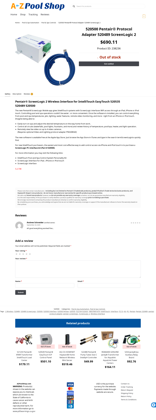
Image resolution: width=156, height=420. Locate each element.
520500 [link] (39, 311)
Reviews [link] (28, 94)
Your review (21, 258)
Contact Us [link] (125, 383)
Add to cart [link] (24, 370)
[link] (153, 405)
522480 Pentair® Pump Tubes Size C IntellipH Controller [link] (88, 355)
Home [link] (17, 23)
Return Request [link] (127, 390)
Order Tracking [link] (127, 387)
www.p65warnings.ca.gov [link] (24, 411)
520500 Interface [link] (49, 311)
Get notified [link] (46, 367)
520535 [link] (72, 311)
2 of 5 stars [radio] (20, 254)
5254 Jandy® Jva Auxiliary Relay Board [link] (131, 355)
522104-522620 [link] (82, 311)
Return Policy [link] (126, 396)
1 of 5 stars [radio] (16, 254)
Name (18, 281)
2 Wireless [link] (9, 311)
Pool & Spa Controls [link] (48, 23)
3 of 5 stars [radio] (23, 254)
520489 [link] (17, 311)
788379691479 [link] (94, 311)
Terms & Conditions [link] (128, 399)
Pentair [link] (132, 311)
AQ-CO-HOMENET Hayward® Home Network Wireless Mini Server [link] (67, 356)
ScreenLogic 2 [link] (84, 314)
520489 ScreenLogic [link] (28, 311)
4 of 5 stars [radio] (26, 254)
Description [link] (17, 94)
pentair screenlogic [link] (70, 314)
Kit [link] (125, 311)
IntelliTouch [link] (105, 311)
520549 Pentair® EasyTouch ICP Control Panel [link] (45, 355)
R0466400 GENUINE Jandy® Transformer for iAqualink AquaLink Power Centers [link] (110, 357)
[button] (141, 16)
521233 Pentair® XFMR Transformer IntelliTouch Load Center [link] (24, 356)
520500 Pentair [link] (63, 311)
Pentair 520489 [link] (142, 311)
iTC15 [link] (121, 311)
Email (81, 281)
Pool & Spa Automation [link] (30, 23)
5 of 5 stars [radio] (30, 254)
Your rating (21, 251)
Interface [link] (114, 311)
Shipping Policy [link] (127, 393)
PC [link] (128, 311)
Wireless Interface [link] (98, 314)
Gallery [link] (7, 94)
